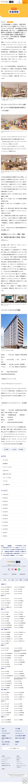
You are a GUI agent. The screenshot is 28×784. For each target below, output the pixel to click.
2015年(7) (5, 532)
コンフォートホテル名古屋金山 (6, 657)
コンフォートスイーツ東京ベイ (19, 620)
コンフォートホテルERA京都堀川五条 (7, 675)
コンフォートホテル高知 (18, 699)
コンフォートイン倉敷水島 (5, 692)
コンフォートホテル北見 (18, 591)
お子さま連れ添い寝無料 (20, 735)
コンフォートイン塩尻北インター (19, 640)
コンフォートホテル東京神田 (5, 622)
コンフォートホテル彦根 (5, 671)
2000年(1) (5, 536)
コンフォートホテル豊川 (5, 659)
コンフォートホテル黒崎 (18, 703)
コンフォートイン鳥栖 (4, 710)
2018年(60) (5, 522)
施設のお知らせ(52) (7, 474)
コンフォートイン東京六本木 (18, 625)
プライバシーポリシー (20, 763)
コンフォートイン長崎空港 (18, 710)
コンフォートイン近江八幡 (18, 671)
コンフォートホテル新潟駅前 (5, 632)
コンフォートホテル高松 (5, 696)
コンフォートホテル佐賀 (18, 708)
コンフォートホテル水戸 (5, 612)
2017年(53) (5, 525)
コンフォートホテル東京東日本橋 (6, 625)
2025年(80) (5, 498)
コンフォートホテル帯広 (5, 591)
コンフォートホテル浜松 (5, 648)
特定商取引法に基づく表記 (6, 765)
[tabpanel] (14, 589)
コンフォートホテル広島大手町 (19, 692)
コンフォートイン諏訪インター (6, 640)
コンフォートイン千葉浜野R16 (19, 618)
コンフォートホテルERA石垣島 (6, 721)
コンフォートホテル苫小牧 (5, 593)
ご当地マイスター (5, 744)
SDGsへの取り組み (6, 742)
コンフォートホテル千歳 (18, 593)
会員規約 (18, 756)
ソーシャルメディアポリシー (6, 757)
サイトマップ (19, 761)
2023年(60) (5, 505)
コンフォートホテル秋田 (18, 602)
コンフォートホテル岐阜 (18, 648)
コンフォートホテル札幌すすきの (6, 587)
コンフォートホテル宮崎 (5, 714)
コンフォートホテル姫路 (18, 683)
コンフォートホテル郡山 (18, 607)
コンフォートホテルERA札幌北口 (19, 587)
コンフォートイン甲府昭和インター (6, 638)
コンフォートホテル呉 (4, 694)
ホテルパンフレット (5, 759)
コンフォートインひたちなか (18, 612)
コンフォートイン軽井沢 (5, 643)
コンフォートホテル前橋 (5, 618)
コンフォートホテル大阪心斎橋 (6, 681)
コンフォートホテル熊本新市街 (6, 712)
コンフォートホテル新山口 (18, 694)
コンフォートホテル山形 (5, 604)
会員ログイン (6, 574)
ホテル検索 (17, 728)
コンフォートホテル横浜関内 (18, 627)
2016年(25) (5, 529)
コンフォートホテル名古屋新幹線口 (6, 653)
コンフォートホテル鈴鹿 (18, 664)
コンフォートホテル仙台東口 (18, 600)
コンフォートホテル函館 (5, 589)
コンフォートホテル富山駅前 (5, 636)
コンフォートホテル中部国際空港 (19, 662)
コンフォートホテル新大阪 (5, 677)
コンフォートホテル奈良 (18, 685)
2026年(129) (5, 494)
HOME (3, 728)
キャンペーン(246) (7, 477)
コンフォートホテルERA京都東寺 (19, 675)
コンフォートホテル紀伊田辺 (18, 687)
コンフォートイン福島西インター (6, 607)
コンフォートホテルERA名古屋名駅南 (20, 653)
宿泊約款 (18, 759)
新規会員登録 (14, 574)
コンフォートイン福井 (17, 636)
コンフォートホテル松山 (5, 699)
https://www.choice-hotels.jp (15, 422)
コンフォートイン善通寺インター (19, 696)
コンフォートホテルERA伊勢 (5, 666)
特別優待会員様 (22, 574)
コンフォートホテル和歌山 (5, 687)
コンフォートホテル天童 (18, 604)
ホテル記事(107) (6, 484)
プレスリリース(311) (7, 467)
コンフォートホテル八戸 (5, 598)
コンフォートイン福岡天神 (18, 706)
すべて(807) (5, 460)
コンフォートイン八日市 (5, 673)
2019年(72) (5, 518)
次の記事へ (21, 449)
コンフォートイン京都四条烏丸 (19, 673)
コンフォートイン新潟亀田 (5, 634)
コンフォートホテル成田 (5, 620)
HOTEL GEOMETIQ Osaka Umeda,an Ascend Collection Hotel (20, 678)
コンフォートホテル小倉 (5, 703)
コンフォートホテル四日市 (5, 664)
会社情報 (3, 756)
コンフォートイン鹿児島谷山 (18, 714)
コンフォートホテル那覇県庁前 (6, 719)
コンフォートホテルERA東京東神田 (19, 622)
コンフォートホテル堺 (17, 681)
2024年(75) (5, 501)
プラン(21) (5, 481)
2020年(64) (5, 515)
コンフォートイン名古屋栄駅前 (19, 655)
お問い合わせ (19, 757)
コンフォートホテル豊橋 (5, 662)
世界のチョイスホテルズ (6, 763)
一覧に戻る (14, 449)
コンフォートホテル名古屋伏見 (6, 655)
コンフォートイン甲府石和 (18, 638)
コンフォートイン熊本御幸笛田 (19, 712)
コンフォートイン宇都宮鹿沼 (5, 616)
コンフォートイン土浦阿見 (18, 614)
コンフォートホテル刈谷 (18, 657)
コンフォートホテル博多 (5, 706)
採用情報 (3, 768)
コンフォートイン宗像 (4, 708)
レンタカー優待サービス (14, 748)
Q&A (16, 744)
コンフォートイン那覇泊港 (18, 719)
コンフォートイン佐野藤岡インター (20, 616)
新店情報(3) (5, 463)
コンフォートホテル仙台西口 (5, 602)
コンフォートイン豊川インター (19, 659)
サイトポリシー (4, 761)
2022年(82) (5, 508)
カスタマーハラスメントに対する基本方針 (21, 766)
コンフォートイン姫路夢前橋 (5, 685)
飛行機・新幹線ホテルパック (7, 738)
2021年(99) (5, 511)
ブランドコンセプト (6, 733)
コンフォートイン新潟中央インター (20, 632)
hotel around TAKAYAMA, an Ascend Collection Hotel (20, 651)
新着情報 (17, 742)
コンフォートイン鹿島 (4, 614)
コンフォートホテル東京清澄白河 (6, 627)
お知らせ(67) (5, 470)
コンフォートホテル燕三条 (18, 634)
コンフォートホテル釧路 (18, 589)
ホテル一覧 (4, 731)
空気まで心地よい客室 (20, 738)
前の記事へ (6, 449)
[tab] (4, 580)
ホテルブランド (18, 731)
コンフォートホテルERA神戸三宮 (6, 683)
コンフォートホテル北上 (18, 598)
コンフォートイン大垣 (4, 650)
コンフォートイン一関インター (6, 600)
